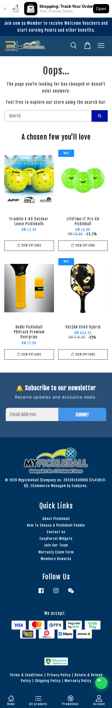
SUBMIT (82, 415)
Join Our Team (56, 545)
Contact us (56, 532)
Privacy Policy (59, 675)
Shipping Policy (48, 681)
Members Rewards (56, 559)
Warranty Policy (78, 681)
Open (101, 8)
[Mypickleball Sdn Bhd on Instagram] (56, 593)
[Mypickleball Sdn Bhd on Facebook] (41, 593)
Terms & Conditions (26, 675)
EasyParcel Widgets (56, 538)
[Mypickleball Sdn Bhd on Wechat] (71, 593)
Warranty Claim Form (56, 552)
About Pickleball (56, 519)
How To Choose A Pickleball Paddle (56, 525)
